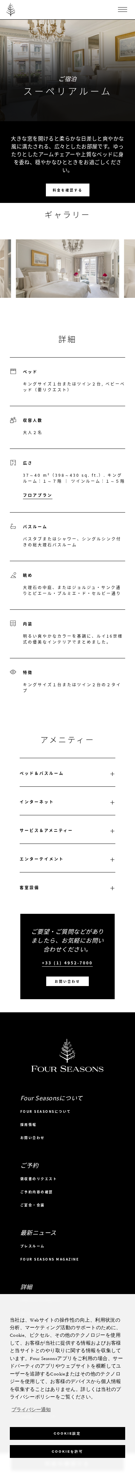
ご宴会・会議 (32, 1204)
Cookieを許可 (67, 1451)
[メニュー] (122, 9)
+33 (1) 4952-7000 (67, 963)
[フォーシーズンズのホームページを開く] (11, 9)
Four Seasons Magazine (49, 1259)
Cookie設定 (67, 1433)
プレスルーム (32, 1245)
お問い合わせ (67, 981)
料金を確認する (68, 189)
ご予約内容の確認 (36, 1191)
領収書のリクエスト (38, 1178)
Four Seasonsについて (45, 1111)
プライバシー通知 (31, 1410)
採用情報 (28, 1124)
